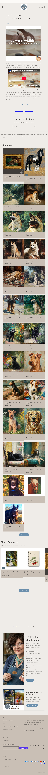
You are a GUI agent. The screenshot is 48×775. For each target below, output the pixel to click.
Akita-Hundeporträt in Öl (30, 206)
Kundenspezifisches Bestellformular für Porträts (12, 177)
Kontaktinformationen (41, 772)
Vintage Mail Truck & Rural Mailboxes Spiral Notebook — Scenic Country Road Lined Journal (10, 572)
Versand (4, 731)
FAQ (4, 723)
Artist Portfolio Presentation (19, 626)
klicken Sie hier (32, 705)
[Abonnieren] (34, 126)
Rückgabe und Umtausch (8, 720)
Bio (30, 680)
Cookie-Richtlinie (6, 740)
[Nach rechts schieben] (26, 587)
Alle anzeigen (24, 534)
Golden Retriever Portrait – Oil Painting (33, 436)
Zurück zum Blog (24, 104)
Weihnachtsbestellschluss (8, 734)
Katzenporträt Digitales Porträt (11, 469)
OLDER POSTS (19, 111)
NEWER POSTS (29, 111)
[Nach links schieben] (21, 587)
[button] (2, 7)
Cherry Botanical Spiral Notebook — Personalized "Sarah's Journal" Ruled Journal (33, 572)
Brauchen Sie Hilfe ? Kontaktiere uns (10, 726)
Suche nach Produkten (7, 729)
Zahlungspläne (6, 737)
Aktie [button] (8, 23)
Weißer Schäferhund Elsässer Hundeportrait (13, 206)
